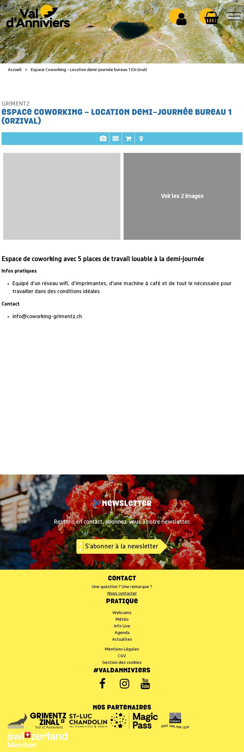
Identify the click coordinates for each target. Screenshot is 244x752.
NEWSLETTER (127, 504)
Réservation (128, 141)
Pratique (122, 601)
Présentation (115, 141)
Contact (122, 579)
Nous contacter (122, 593)
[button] (211, 17)
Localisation (141, 141)
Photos (103, 141)
